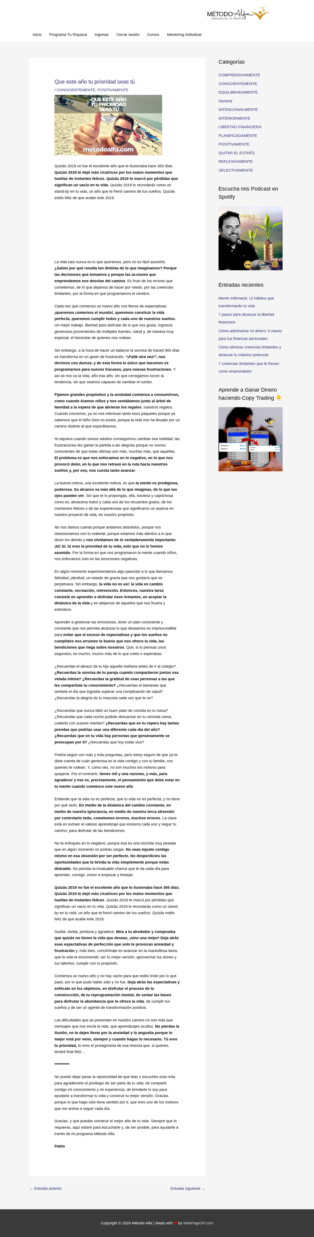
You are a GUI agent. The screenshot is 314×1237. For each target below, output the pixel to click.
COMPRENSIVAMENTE (239, 75)
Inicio (37, 34)
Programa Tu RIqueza (68, 34)
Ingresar (102, 34)
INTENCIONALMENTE (238, 109)
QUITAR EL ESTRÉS (237, 153)
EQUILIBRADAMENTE (238, 92)
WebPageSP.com (198, 1223)
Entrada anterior (45, 1188)
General (225, 101)
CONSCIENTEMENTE (76, 90)
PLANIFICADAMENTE (238, 136)
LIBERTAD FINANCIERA (240, 127)
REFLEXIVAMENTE (236, 161)
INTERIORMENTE (234, 118)
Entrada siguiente (187, 1188)
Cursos (153, 34)
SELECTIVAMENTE (236, 170)
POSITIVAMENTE (112, 90)
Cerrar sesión (127, 34)
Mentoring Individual (184, 34)
